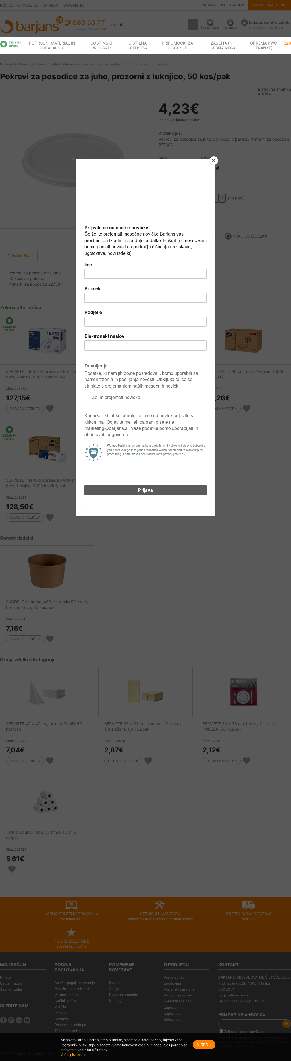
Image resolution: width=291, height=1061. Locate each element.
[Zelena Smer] (11, 44)
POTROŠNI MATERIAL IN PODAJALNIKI (52, 45)
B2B (287, 43)
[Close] (213, 160)
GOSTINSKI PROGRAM (101, 45)
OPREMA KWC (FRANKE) (263, 45)
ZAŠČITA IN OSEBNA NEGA (221, 45)
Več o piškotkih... (74, 1054)
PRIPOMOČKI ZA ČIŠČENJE (177, 45)
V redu (204, 1044)
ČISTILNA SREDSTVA (138, 45)
